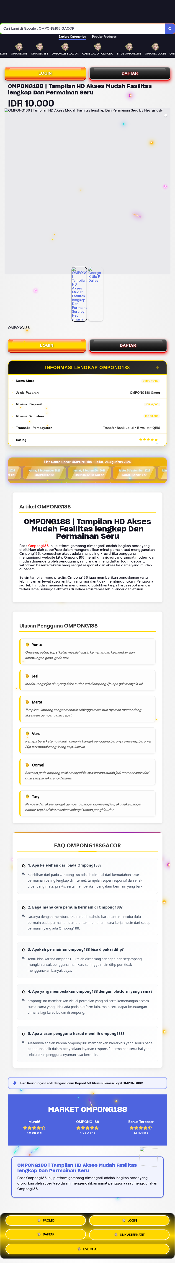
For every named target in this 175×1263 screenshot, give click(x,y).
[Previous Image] (8, 192)
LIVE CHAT (90, 1249)
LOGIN (45, 73)
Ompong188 (38, 546)
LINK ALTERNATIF (132, 1236)
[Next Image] (166, 192)
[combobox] (82, 28)
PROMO (48, 1220)
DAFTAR (130, 73)
